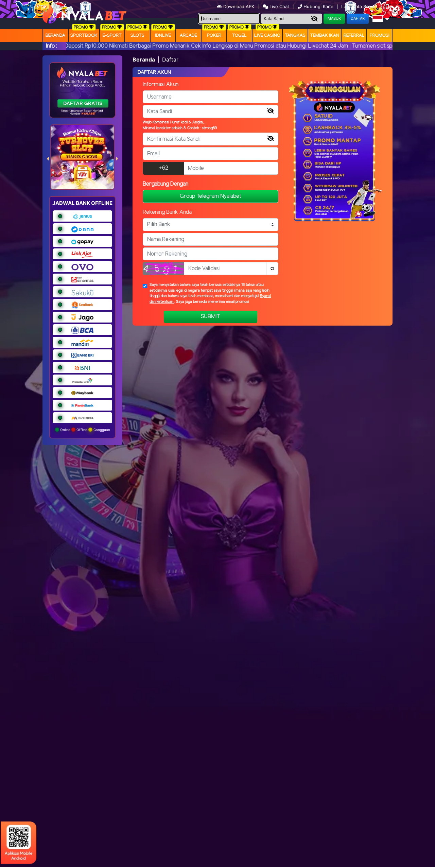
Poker (214, 35)
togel (239, 35)
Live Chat (278, 6)
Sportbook (84, 35)
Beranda (55, 35)
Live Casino (267, 35)
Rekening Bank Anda (167, 212)
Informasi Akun (160, 84)
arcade (188, 35)
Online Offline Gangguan (84, 430)
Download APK (239, 6)
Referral (354, 35)
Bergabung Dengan (165, 184)
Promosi (379, 35)
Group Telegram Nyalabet (210, 196)
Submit (210, 316)
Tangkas (295, 35)
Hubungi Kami (318, 6)
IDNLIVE (163, 35)
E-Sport (112, 35)
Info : (51, 46)
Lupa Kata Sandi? (360, 6)
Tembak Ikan (324, 35)
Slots (137, 35)
